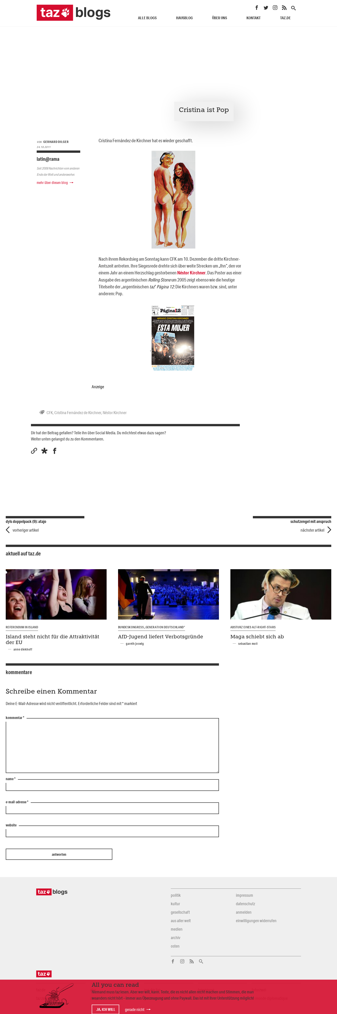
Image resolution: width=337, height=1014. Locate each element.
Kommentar (15, 718)
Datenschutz (245, 903)
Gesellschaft (180, 912)
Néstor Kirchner (115, 412)
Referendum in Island (22, 627)
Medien (176, 929)
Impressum (244, 895)
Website (11, 825)
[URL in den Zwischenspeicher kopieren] (34, 451)
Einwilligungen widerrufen (256, 920)
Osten (175, 945)
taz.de (285, 17)
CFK (50, 412)
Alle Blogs (147, 17)
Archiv (175, 937)
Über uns (219, 17)
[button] (44, 451)
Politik (176, 895)
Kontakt (253, 17)
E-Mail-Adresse (17, 802)
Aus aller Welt (181, 920)
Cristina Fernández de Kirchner (77, 412)
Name (11, 779)
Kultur (175, 903)
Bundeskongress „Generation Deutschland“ (151, 627)
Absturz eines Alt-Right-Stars (253, 627)
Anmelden (243, 912)
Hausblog (184, 17)
